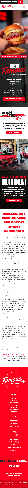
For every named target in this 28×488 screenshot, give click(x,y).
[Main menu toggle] (24, 7)
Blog (14, 414)
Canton (22, 352)
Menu (14, 398)
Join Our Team (14, 409)
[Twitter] (14, 466)
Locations (14, 407)
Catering (14, 405)
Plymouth (12, 354)
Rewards (14, 411)
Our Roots (14, 400)
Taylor (17, 354)
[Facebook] (10, 466)
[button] (14, 99)
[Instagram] (17, 466)
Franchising (14, 402)
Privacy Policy (9, 484)
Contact (14, 416)
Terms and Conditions (17, 484)
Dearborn (6, 354)
